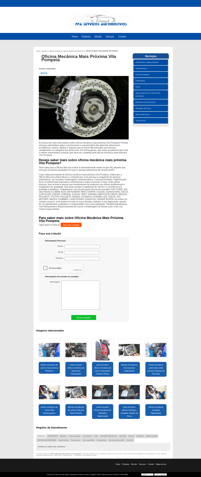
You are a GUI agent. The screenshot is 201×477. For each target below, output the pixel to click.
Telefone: (60, 258)
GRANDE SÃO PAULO (108, 436)
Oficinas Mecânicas (143, 114)
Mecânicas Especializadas (145, 102)
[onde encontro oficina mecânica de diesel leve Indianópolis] (76, 350)
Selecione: (41, 436)
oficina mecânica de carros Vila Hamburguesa (49, 410)
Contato (122, 36)
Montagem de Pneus (143, 108)
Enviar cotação (84, 317)
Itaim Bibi (122, 436)
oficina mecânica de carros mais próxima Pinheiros (49, 368)
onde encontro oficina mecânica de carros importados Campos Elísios (102, 369)
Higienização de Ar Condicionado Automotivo (148, 94)
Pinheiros (140, 436)
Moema (131, 436)
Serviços (110, 36)
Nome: (61, 246)
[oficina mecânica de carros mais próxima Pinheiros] (49, 350)
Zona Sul (130, 440)
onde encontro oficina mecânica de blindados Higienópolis (102, 411)
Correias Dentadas (143, 75)
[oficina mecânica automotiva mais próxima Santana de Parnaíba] (156, 350)
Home (75, 36)
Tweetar (44, 73)
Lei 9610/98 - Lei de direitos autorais (85, 455)
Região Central (151, 436)
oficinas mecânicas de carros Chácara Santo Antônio (76, 410)
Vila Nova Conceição (116, 440)
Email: (61, 252)
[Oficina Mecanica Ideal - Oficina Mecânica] (101, 19)
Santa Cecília (64, 440)
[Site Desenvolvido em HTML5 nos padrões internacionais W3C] (147, 474)
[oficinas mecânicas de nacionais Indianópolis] (129, 350)
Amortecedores (141, 68)
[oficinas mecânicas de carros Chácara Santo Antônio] (76, 392)
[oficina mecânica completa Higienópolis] (156, 392)
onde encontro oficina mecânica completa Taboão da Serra (129, 411)
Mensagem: (55, 282)
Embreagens (140, 81)
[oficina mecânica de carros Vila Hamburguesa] (49, 392)
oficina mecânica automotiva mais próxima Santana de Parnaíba (156, 369)
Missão (98, 36)
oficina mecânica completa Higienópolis (156, 410)
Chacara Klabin (74, 436)
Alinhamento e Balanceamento (147, 62)
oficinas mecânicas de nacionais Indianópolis (129, 368)
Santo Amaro (75, 440)
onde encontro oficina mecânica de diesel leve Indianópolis (76, 369)
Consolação (87, 436)
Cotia (96, 436)
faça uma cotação (71, 225)
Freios (138, 87)
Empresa (86, 36)
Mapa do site (161, 464)
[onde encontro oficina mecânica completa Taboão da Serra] (129, 392)
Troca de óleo (141, 121)
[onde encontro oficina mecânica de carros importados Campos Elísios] (102, 350)
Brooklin (63, 436)
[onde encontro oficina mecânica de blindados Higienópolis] (102, 392)
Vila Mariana (101, 440)
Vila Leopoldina (88, 440)
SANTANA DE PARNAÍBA (46, 440)
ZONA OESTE (53, 436)
